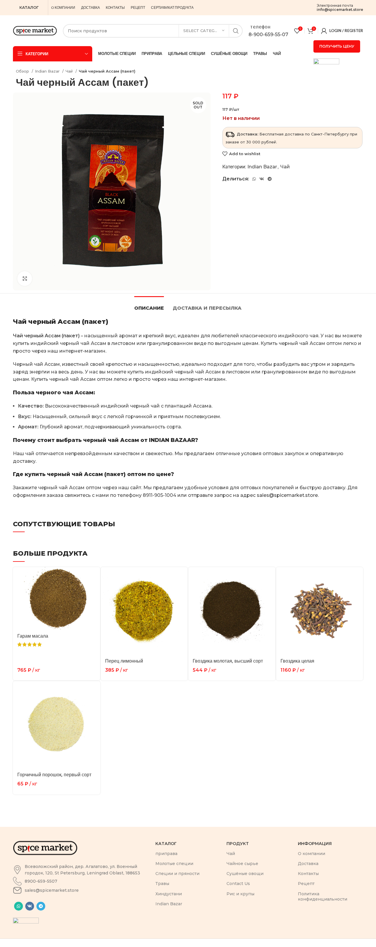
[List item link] (81, 869)
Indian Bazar (48, 71)
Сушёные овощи (244, 873)
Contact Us (238, 883)
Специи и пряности (177, 873)
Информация (315, 843)
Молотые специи (174, 863)
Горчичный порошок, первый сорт (54, 774)
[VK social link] (262, 179)
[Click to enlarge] (24, 278)
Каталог (166, 843)
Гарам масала (32, 636)
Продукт (237, 843)
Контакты (308, 873)
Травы (162, 883)
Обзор (23, 71)
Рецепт (306, 883)
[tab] (149, 305)
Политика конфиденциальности (322, 896)
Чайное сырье (242, 863)
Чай (70, 71)
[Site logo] (35, 30)
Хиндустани (168, 893)
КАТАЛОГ (28, 7)
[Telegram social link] (269, 179)
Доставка (308, 863)
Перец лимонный (124, 661)
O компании (311, 853)
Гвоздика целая (297, 661)
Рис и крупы (240, 893)
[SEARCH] (236, 31)
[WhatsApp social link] (254, 179)
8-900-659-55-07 (268, 34)
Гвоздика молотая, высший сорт (228, 661)
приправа (166, 853)
